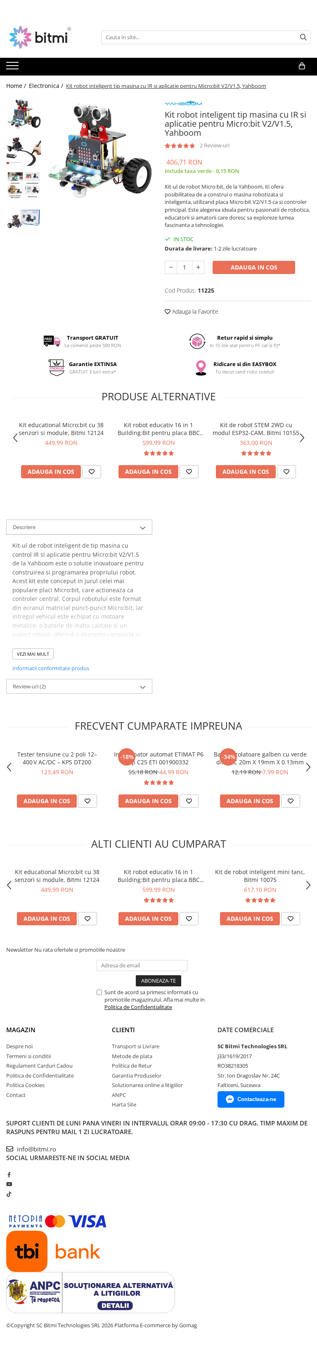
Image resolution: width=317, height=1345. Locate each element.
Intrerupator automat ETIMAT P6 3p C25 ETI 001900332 (158, 758)
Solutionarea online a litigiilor (147, 1085)
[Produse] (13, 68)
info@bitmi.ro (35, 1149)
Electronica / (47, 86)
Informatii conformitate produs (50, 668)
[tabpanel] (98, 149)
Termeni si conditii (28, 1056)
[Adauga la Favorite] (91, 471)
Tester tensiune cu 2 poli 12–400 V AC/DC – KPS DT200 (57, 758)
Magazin (20, 1030)
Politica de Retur (132, 1065)
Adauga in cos (254, 267)
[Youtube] (9, 1184)
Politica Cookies (25, 1085)
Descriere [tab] (24, 527)
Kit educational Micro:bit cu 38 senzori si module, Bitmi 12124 (61, 429)
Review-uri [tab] (29, 686)
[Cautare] (303, 37)
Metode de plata (132, 1056)
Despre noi (19, 1046)
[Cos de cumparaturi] (302, 66)
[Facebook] (9, 1174)
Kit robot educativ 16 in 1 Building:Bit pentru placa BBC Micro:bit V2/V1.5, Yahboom (159, 429)
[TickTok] (9, 1194)
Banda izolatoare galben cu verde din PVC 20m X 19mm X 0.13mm (260, 758)
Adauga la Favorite (194, 311)
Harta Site (124, 1104)
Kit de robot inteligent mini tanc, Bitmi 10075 (260, 876)
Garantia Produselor (136, 1075)
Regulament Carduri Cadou (39, 1065)
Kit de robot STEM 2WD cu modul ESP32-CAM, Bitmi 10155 (256, 429)
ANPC (119, 1095)
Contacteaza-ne (256, 1099)
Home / (17, 86)
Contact (16, 1095)
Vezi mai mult (33, 654)
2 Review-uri (214, 145)
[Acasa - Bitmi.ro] (47, 37)
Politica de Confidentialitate (138, 1007)
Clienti (123, 1030)
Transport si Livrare (135, 1046)
